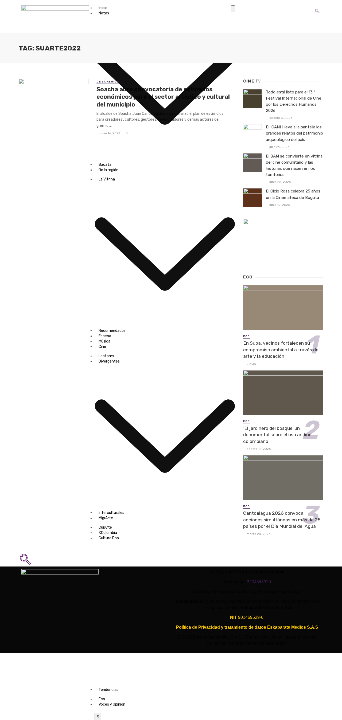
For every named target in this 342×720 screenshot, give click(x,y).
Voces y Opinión (112, 704)
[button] (317, 7)
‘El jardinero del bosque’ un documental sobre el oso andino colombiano (277, 435)
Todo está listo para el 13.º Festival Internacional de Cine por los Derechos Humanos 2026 (293, 101)
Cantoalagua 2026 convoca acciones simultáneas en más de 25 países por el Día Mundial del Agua (281, 519)
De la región (107, 81)
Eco (102, 699)
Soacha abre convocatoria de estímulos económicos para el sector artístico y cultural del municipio (163, 97)
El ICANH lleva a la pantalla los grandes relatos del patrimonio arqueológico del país (294, 133)
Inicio (103, 8)
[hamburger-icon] (233, 8)
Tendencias (108, 689)
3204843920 (259, 582)
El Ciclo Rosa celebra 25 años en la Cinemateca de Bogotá (293, 194)
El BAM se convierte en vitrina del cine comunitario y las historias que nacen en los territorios (294, 165)
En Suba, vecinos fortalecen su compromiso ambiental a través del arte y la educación (281, 349)
